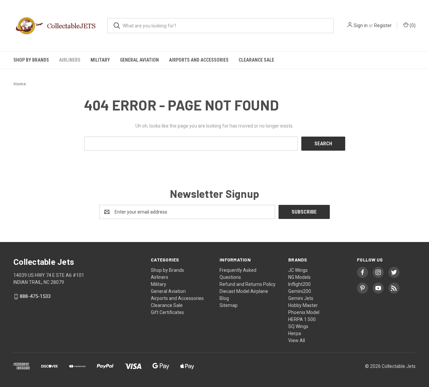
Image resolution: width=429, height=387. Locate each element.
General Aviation (139, 60)
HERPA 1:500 (302, 319)
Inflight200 (299, 284)
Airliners (69, 60)
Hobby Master (303, 305)
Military (100, 60)
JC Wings (298, 270)
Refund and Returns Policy (247, 284)
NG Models (299, 277)
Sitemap (229, 305)
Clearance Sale (256, 60)
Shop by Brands (31, 60)
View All (296, 340)
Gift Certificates (167, 312)
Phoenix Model (303, 312)
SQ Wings (298, 326)
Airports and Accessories (199, 60)
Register (383, 25)
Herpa (294, 333)
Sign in (361, 25)
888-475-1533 (35, 297)
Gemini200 (299, 291)
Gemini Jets (300, 298)
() (412, 25)
